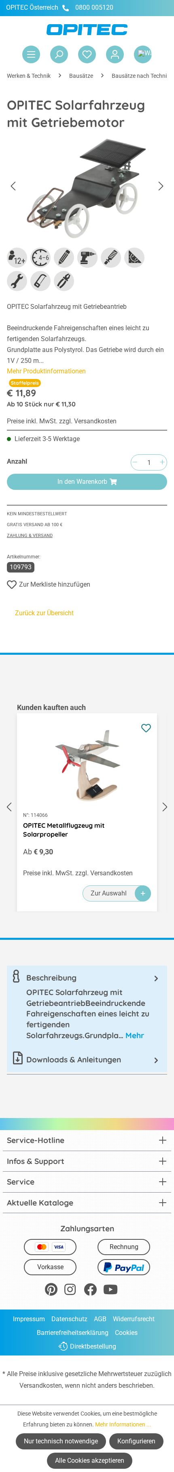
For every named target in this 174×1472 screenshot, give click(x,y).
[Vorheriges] (13, 186)
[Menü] (31, 54)
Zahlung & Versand (30, 535)
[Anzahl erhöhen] (162, 462)
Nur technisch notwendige (61, 1441)
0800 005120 (93, 7)
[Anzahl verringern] (135, 462)
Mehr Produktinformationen (46, 371)
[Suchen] (59, 54)
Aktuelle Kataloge (40, 1203)
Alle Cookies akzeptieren (89, 1460)
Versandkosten (40, 1385)
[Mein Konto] (115, 54)
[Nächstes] (161, 186)
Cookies (126, 1333)
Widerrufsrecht (134, 1319)
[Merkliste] (87, 54)
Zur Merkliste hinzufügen (54, 584)
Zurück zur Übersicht (44, 613)
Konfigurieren (136, 1441)
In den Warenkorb (82, 481)
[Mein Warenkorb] (143, 54)
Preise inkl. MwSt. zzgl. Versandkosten (62, 421)
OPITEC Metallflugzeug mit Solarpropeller (64, 829)
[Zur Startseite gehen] (87, 29)
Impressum (29, 1319)
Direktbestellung (93, 1346)
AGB (100, 1319)
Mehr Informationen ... (123, 1424)
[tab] (87, 1006)
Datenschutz (69, 1319)
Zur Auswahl (109, 893)
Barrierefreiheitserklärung (72, 1333)
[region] (87, 807)
